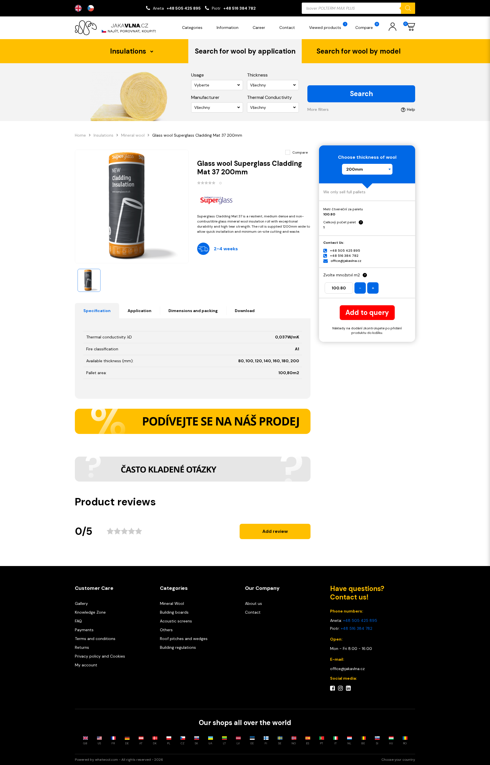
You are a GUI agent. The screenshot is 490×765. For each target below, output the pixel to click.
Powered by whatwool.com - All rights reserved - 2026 (119, 759)
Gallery (81, 603)
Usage (197, 75)
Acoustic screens (176, 621)
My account (86, 664)
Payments (84, 629)
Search (361, 93)
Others (166, 629)
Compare (366, 26)
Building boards (174, 612)
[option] (92, 8)
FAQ (78, 621)
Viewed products (327, 26)
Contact (287, 27)
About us (253, 603)
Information (227, 27)
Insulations (103, 135)
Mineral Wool (172, 603)
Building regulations (178, 647)
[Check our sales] (193, 421)
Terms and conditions (95, 638)
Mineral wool (133, 135)
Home (80, 135)
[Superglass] (254, 199)
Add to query (367, 312)
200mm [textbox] (354, 169)
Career (259, 27)
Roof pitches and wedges (184, 638)
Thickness (257, 75)
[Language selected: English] (87, 8)
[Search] (408, 8)
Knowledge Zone (90, 612)
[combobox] (367, 169)
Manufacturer (205, 97)
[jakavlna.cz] (117, 27)
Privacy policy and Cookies (100, 656)
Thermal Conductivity (269, 97)
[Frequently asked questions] (193, 469)
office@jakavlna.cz (346, 260)
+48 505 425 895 (184, 8)
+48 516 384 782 (239, 8)
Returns (82, 647)
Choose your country (398, 759)
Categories (192, 27)
